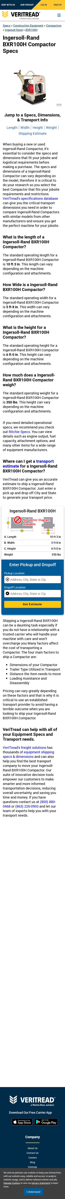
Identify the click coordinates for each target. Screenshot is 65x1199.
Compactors (53, 25)
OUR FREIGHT (27, 5)
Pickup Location (14, 573)
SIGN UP (58, 5)
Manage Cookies (11, 1183)
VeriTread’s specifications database (30, 198)
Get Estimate (32, 604)
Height (38, 127)
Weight (51, 127)
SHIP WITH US (8, 5)
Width (24, 127)
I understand (33, 1191)
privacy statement (41, 1183)
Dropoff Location (14, 587)
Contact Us (32, 1153)
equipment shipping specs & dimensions (28, 754)
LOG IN (44, 5)
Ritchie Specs (19, 431)
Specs (6, 25)
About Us (32, 1148)
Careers (32, 1157)
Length (12, 127)
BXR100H (31, 30)
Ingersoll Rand (14, 30)
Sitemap (32, 1167)
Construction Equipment (28, 25)
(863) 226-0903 (26, 806)
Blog (32, 1162)
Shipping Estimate (33, 133)
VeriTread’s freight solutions (24, 747)
